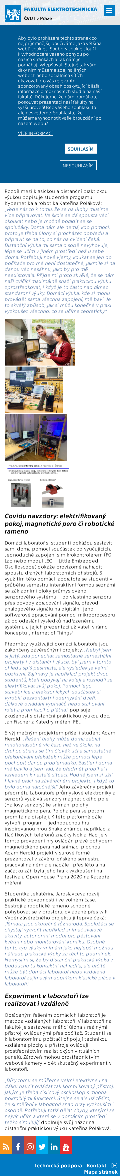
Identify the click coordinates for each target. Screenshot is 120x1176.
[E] (114, 1165)
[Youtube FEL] (66, 1145)
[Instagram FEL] (30, 1145)
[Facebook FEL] (18, 1145)
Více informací (35, 133)
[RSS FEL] (6, 1145)
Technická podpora (58, 1165)
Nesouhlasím (78, 165)
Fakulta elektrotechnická (60, 9)
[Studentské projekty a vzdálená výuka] (40, 364)
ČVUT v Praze (38, 18)
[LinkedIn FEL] (54, 1145)
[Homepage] (13, 13)
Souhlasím (81, 148)
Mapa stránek (101, 1171)
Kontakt (96, 1165)
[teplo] (36, 459)
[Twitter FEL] (42, 1145)
